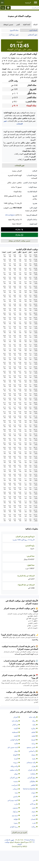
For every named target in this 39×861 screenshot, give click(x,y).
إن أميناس (32, 751)
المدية (16, 759)
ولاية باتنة (15, 721)
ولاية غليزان (32, 770)
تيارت (16, 804)
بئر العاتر (15, 725)
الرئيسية (28, 2)
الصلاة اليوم (33, 30)
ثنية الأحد (33, 804)
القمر (18, 24)
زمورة (16, 823)
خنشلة (33, 755)
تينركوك (15, 811)
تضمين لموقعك (8, 24)
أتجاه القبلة (26, 24)
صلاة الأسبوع (14, 30)
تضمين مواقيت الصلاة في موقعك (19, 241)
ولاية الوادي (14, 740)
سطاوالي (33, 781)
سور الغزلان (14, 777)
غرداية (34, 743)
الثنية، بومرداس (13, 800)
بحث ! (2, 8)
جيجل (16, 751)
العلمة (16, 736)
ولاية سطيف (14, 770)
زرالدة (34, 827)
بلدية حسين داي (13, 747)
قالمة (16, 743)
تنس (34, 800)
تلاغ (34, 796)
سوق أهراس (32, 777)
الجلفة (34, 736)
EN (2, 2)
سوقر (16, 774)
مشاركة (18, 229)
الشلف (33, 732)
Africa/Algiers (10, 215)
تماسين (15, 796)
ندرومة (15, 762)
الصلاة (35, 24)
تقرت (34, 823)
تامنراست (14, 785)
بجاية (34, 725)
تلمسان (33, 819)
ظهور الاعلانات (9, 840)
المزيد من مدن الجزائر (19, 832)
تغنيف (34, 808)
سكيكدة (33, 774)
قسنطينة (15, 732)
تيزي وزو (15, 815)
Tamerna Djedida (29, 789)
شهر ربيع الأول (13, 35)
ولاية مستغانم (31, 762)
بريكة (34, 721)
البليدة (16, 728)
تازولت (33, 793)
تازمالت (15, 789)
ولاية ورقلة (14, 766)
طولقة (16, 819)
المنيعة (33, 740)
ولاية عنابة (32, 717)
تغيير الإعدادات (19, 165)
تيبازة (34, 815)
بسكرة (33, 728)
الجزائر (15, 717)
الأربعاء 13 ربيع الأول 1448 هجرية (23, 540)
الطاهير (33, 785)
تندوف (34, 811)
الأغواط (15, 755)
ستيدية (16, 781)
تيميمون (15, 808)
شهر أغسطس (32, 35)
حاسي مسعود (31, 747)
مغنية (34, 759)
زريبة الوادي (14, 827)
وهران (34, 766)
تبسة (16, 793)
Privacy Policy (29, 840)
